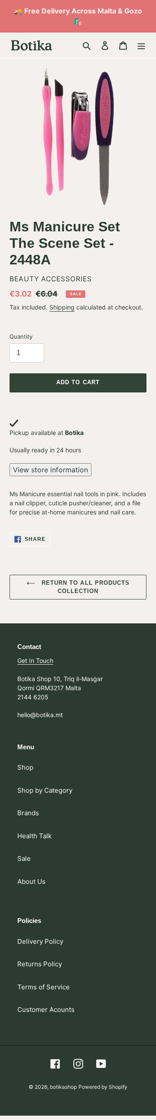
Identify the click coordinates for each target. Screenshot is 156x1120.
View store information (50, 469)
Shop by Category (44, 790)
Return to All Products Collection (84, 587)
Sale (24, 858)
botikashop (63, 1087)
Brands (28, 813)
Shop (25, 767)
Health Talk (34, 836)
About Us (31, 881)
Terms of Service (43, 987)
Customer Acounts (46, 1009)
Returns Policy (39, 964)
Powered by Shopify (102, 1087)
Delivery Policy (40, 941)
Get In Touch (35, 660)
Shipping (62, 307)
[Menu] (141, 45)
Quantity (21, 336)
